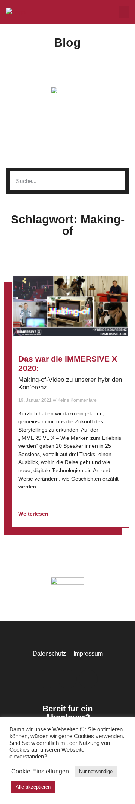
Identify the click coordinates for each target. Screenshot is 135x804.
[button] (123, 12)
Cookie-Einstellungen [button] (40, 771)
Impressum (88, 653)
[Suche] (115, 180)
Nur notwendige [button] (95, 771)
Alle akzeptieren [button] (33, 787)
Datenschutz (49, 653)
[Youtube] (88, 679)
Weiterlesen (34, 514)
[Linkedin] (47, 679)
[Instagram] (67, 679)
